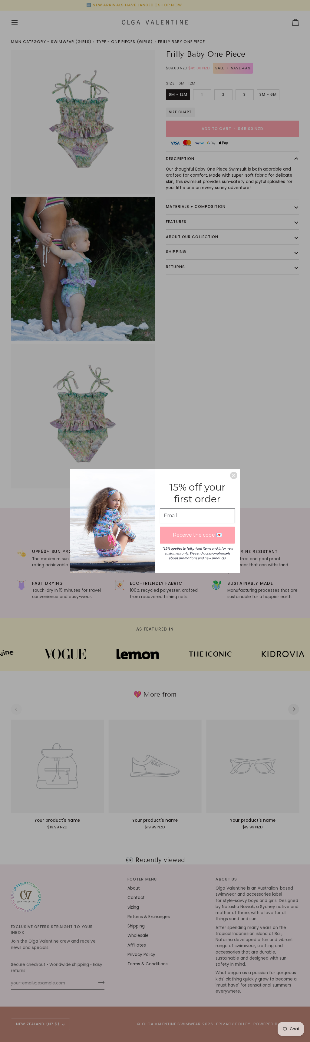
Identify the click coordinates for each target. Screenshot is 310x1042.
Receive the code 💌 (197, 535)
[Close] (233, 475)
